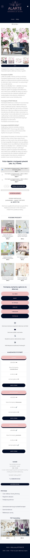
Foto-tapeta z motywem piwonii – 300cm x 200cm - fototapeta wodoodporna (16, 179)
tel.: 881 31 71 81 (15, 202)
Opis (15, 65)
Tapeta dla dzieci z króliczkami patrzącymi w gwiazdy (7, 236)
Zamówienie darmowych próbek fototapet (14, 506)
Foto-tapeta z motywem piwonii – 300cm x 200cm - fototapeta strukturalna (16, 174)
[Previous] (3, 42)
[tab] (15, 65)
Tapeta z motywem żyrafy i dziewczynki (22, 235)
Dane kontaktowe (7, 509)
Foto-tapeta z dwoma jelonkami (22, 257)
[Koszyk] (27, 6)
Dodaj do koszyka (18, 186)
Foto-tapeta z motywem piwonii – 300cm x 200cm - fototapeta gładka (16, 169)
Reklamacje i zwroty (8, 512)
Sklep (17, 19)
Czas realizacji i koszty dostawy (11, 493)
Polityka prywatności (8, 499)
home (12, 19)
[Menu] (2, 6)
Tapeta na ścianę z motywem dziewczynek (7, 257)
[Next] (26, 42)
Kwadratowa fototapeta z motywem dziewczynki (8, 278)
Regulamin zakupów (8, 496)
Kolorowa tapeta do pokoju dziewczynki (22, 278)
